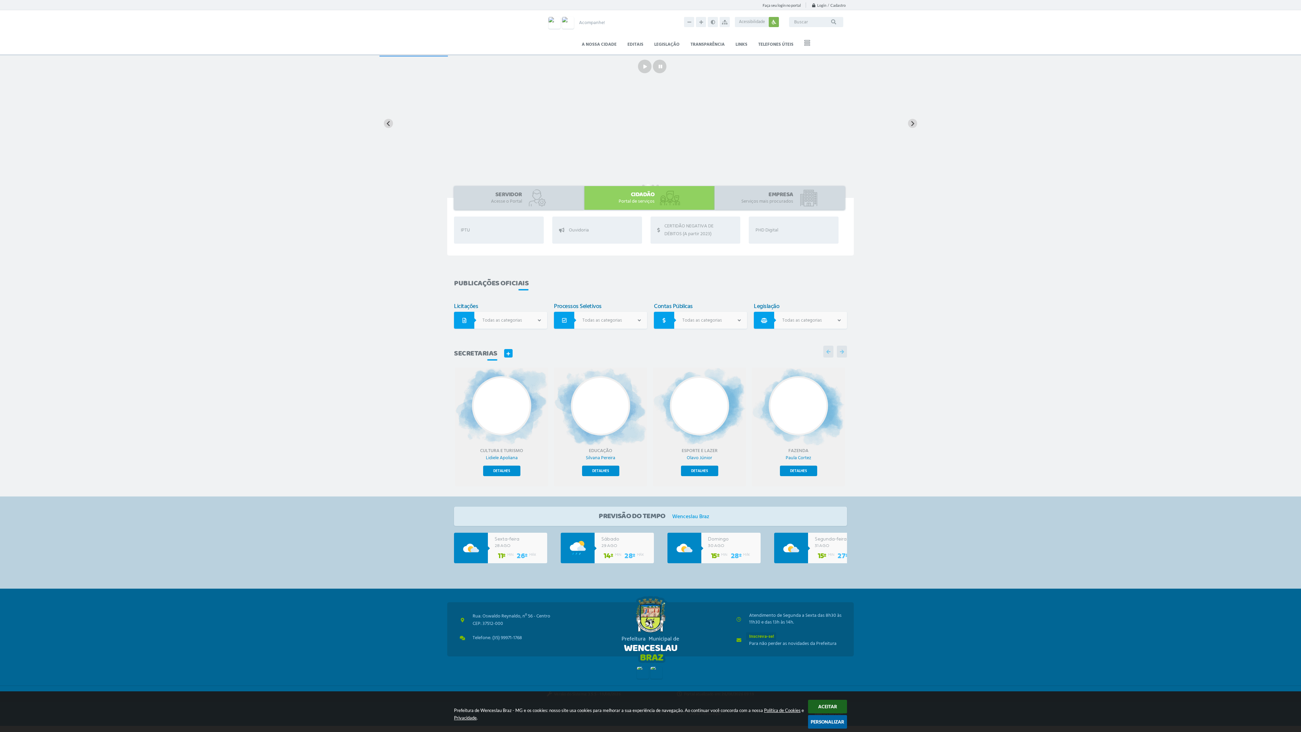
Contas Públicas (673, 307)
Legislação (766, 307)
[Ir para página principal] (650, 629)
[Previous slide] (388, 123)
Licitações (466, 307)
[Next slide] (912, 123)
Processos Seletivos (578, 307)
